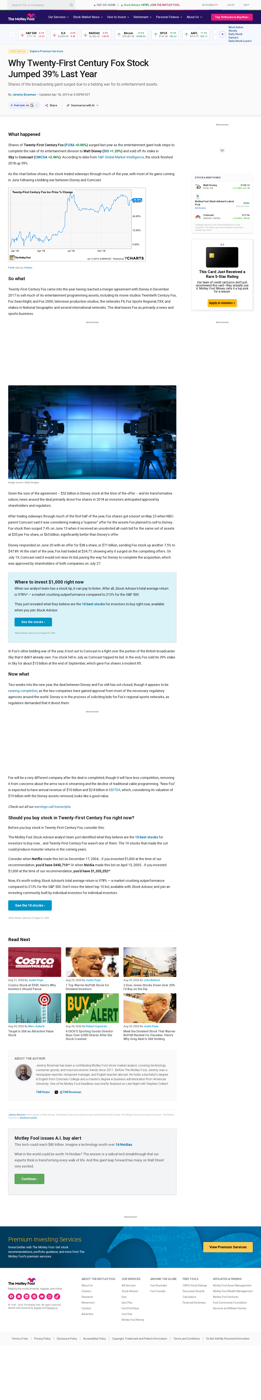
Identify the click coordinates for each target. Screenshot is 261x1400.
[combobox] (41, 5)
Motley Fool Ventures (225, 1296)
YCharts (28, 267)
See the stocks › (33, 622)
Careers (86, 1291)
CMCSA (41, 157)
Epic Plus (127, 1302)
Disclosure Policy (67, 1338)
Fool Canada (157, 1291)
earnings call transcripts (52, 807)
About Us (87, 1285)
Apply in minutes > (222, 303)
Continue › (29, 1179)
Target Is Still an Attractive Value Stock (30, 1033)
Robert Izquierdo (96, 1026)
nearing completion (22, 691)
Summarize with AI (82, 105)
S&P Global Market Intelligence (121, 157)
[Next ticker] (222, 34)
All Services (129, 1285)
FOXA (70, 145)
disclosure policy (28, 1117)
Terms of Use (20, 1338)
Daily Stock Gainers (235, 36)
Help (246, 5)
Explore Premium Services (46, 51)
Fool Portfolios (130, 1308)
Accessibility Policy (94, 1338)
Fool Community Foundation (230, 1302)
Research (87, 1296)
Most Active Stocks (236, 29)
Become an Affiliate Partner (229, 1308)
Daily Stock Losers (240, 40)
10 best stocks (93, 604)
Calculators (189, 1296)
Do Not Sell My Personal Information (228, 1338)
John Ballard (151, 980)
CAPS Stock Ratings (195, 1285)
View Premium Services (228, 1247)
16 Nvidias (124, 1145)
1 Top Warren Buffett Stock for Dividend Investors (87, 987)
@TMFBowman (70, 1092)
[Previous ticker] (12, 34)
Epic (124, 1296)
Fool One (127, 1314)
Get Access (200, 208)
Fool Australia (158, 1285)
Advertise (87, 1314)
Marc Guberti (36, 1026)
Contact (86, 1308)
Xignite (37, 1308)
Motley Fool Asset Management (232, 1285)
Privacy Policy (42, 1338)
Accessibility (210, 5)
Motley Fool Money (133, 1319)
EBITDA (114, 790)
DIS (106, 151)
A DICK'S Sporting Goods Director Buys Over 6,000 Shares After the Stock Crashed (89, 1035)
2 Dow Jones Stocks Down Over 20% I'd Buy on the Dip (149, 987)
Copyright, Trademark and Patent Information (139, 1338)
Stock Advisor (130, 1291)
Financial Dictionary (194, 1302)
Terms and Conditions (186, 1338)
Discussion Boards (194, 1291)
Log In (230, 5)
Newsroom (88, 1302)
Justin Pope (35, 980)
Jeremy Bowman (24, 94)
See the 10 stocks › (30, 905)
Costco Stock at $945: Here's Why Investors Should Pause (32, 987)
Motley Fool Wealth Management (233, 1291)
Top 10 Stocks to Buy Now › (232, 17)
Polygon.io (51, 1308)
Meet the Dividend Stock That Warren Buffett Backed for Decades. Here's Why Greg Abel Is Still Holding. (149, 1035)
